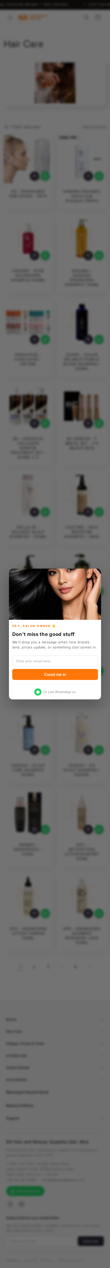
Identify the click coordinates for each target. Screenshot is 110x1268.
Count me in (55, 674)
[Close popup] (94, 575)
